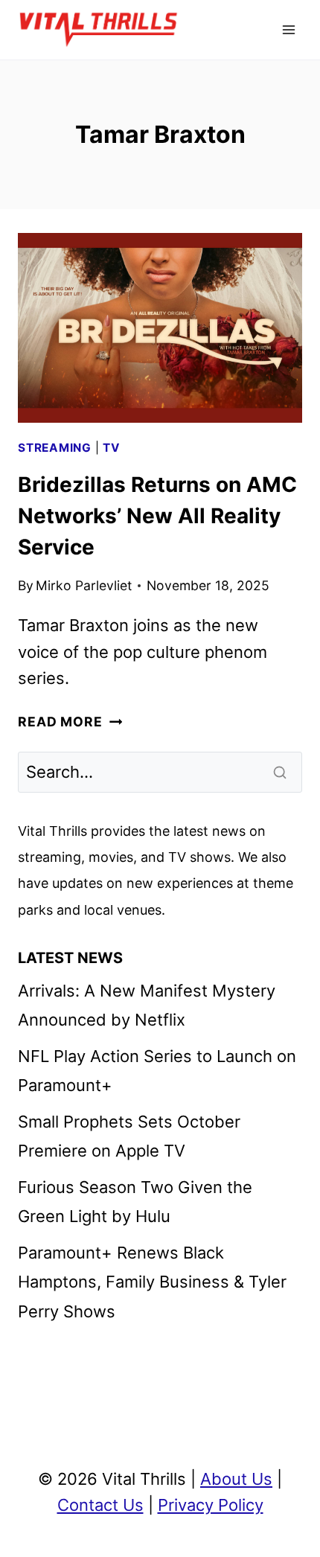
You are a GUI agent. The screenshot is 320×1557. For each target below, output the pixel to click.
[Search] (281, 772)
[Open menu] (288, 29)
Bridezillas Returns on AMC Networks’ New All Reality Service (157, 516)
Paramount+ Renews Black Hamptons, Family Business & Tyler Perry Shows (152, 1282)
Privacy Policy (210, 1505)
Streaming (55, 448)
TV (112, 448)
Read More (70, 721)
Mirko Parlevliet (84, 585)
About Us (236, 1479)
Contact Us (100, 1505)
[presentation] (160, 328)
